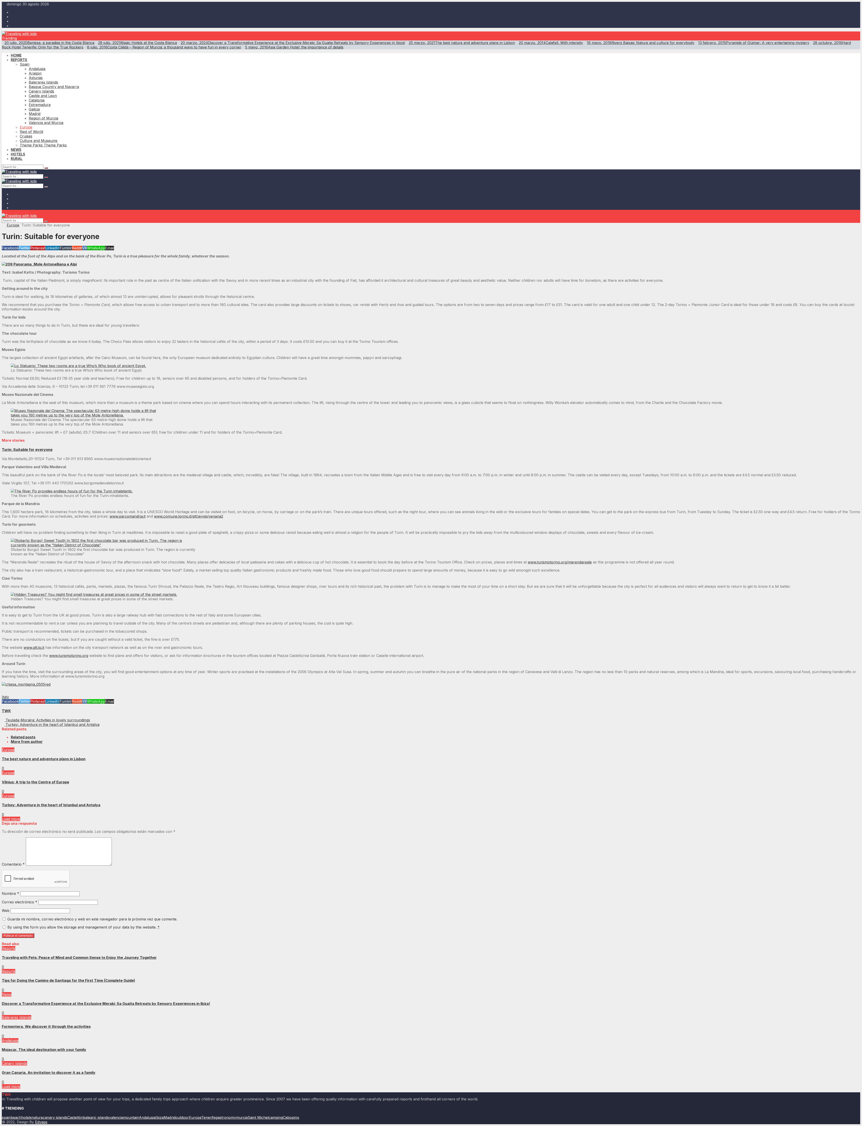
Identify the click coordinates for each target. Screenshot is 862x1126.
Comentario (13, 864)
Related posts (23, 737)
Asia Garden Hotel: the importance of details (294, 47)
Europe (13, 225)
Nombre (10, 893)
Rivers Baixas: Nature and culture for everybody (640, 42)
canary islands (55, 1117)
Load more (11, 819)
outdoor (182, 1117)
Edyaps (41, 1122)
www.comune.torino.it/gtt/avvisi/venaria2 (188, 516)
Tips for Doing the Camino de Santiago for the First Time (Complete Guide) (68, 980)
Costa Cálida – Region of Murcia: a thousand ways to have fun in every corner (164, 47)
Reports (8, 948)
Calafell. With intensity (551, 42)
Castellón (75, 1117)
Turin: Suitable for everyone (27, 449)
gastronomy (226, 1117)
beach (16, 1117)
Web (5, 910)
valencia (116, 1117)
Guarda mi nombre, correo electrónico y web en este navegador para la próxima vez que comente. (92, 919)
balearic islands (96, 1117)
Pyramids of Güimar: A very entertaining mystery (753, 42)
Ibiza (160, 1117)
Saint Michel (258, 1117)
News (6, 994)
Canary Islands (14, 1063)
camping (275, 1117)
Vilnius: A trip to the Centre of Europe (35, 782)
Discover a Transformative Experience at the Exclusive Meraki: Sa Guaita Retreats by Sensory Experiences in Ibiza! (293, 42)
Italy (5, 697)
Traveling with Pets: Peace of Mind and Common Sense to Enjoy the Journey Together (79, 957)
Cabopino (291, 1117)
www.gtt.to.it (34, 647)
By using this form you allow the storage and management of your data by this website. (83, 927)
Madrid (169, 1117)
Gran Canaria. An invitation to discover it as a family (48, 1072)
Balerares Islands (16, 1017)
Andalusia (10, 1040)
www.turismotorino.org (68, 655)
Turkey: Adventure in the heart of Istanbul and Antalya (51, 805)
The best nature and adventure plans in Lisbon (462, 42)
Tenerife (208, 1117)
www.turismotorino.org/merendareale (560, 562)
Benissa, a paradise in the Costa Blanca (49, 42)
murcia (242, 1117)
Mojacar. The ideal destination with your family (44, 1049)
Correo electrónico (19, 902)
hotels (26, 1117)
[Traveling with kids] (19, 33)
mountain (131, 1117)
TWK (6, 711)
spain (6, 1117)
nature (37, 1117)
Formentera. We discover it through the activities (46, 1026)
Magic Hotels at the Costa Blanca (137, 42)
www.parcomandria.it (127, 516)
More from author (27, 741)
